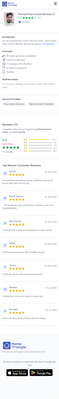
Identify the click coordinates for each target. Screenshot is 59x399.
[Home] (10, 4)
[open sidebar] (55, 3)
